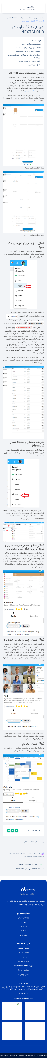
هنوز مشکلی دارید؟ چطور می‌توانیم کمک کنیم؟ (24, 853)
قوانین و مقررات (23, 974)
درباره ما (23, 922)
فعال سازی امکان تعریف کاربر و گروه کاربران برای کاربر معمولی (24, 56)
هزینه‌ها (23, 931)
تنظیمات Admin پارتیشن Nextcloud (30, 869)
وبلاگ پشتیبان (23, 917)
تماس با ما (23, 935)
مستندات (29, 18)
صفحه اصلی (39, 18)
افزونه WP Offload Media (23, 966)
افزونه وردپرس (23, 961)
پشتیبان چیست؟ (23, 948)
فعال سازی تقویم (34, 65)
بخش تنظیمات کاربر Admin (31, 44)
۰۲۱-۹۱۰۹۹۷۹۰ (23, 994)
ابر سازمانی (23, 957)
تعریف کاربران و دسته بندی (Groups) (27, 51)
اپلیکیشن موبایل (24, 970)
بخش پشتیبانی (30, 91)
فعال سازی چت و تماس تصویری (29, 61)
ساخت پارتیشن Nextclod (29, 864)
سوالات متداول (23, 952)
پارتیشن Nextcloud (16, 18)
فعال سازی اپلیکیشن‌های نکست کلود (28, 48)
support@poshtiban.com (23, 998)
